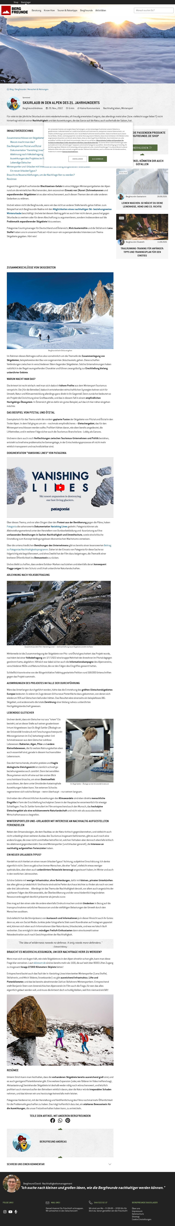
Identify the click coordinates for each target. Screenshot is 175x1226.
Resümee (12, 179)
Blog (11, 89)
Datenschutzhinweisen (70, 152)
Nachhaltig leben (111, 108)
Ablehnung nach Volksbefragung (26, 154)
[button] (53, 1120)
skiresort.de (39, 962)
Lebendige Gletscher (20, 162)
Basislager (26, 2)
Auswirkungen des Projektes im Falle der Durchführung (38, 158)
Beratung (36, 10)
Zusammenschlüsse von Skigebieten (25, 138)
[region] (88, 145)
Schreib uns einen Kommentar (26, 1164)
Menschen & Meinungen (37, 89)
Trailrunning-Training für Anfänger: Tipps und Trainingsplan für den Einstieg (142, 252)
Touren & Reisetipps (67, 10)
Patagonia (12, 526)
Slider (121, 218)
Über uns (136, 1208)
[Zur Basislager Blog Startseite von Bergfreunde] (15, 10)
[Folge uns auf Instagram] (5, 1213)
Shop (16, 2)
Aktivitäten (100, 10)
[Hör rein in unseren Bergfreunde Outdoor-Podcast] (16, 1213)
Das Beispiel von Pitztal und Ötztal (24, 146)
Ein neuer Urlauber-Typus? (23, 170)
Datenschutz (138, 1214)
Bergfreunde (86, 10)
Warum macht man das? (22, 142)
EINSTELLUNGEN (78, 159)
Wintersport (127, 108)
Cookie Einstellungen (141, 1219)
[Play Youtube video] (60, 488)
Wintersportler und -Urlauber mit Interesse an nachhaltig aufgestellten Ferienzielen (48, 166)
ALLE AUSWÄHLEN (97, 159)
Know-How (49, 10)
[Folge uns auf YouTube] (10, 1213)
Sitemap (136, 1216)
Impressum (137, 1211)
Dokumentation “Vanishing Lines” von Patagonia (34, 150)
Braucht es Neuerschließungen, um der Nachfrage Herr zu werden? (41, 175)
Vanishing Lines (59, 526)
